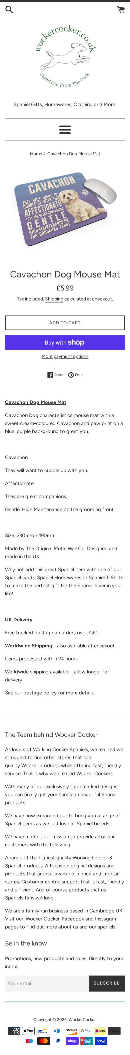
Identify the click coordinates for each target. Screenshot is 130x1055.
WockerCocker (82, 1019)
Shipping (54, 298)
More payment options (65, 356)
